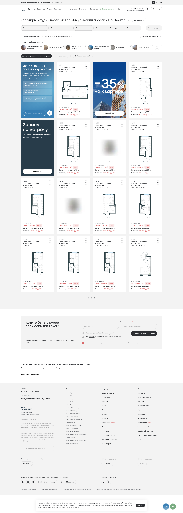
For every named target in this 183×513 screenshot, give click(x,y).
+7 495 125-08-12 (136, 8)
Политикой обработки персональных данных (63, 507)
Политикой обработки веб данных (88, 505)
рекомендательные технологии (99, 503)
